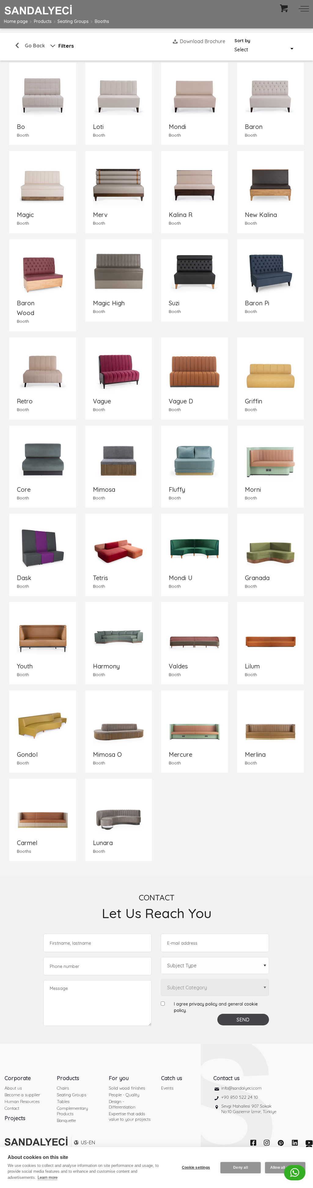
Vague (102, 401)
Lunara (103, 843)
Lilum (252, 666)
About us (13, 1088)
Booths (102, 21)
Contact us (226, 1078)
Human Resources (22, 1101)
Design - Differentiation (122, 1104)
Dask (24, 578)
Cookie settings (196, 1167)
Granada (257, 578)
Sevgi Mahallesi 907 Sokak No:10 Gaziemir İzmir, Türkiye (248, 1108)
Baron (254, 127)
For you (119, 1078)
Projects (15, 1118)
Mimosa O (107, 754)
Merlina (255, 754)
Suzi (174, 303)
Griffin (253, 401)
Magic (25, 215)
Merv (100, 215)
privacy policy (203, 1004)
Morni (253, 489)
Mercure (180, 754)
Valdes (178, 666)
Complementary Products (72, 1110)
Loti (98, 127)
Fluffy (177, 489)
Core (24, 489)
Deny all (240, 1167)
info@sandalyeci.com (241, 1088)
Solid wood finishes (127, 1088)
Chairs (63, 1088)
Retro (25, 401)
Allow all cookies (285, 1167)
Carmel (27, 843)
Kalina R (180, 215)
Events (167, 1088)
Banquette (66, 1120)
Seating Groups (73, 21)
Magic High (109, 303)
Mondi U (180, 578)
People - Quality (124, 1095)
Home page (16, 21)
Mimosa (104, 489)
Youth (25, 666)
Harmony (106, 666)
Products (43, 21)
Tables (63, 1101)
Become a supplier (22, 1095)
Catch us (171, 1078)
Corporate (18, 1078)
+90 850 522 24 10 (239, 1097)
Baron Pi (257, 303)
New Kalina (261, 215)
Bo (21, 127)
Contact (12, 1108)
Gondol (27, 754)
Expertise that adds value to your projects (129, 1116)
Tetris (100, 578)
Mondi (177, 127)
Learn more (47, 1177)
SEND (243, 1020)
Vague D (181, 401)
